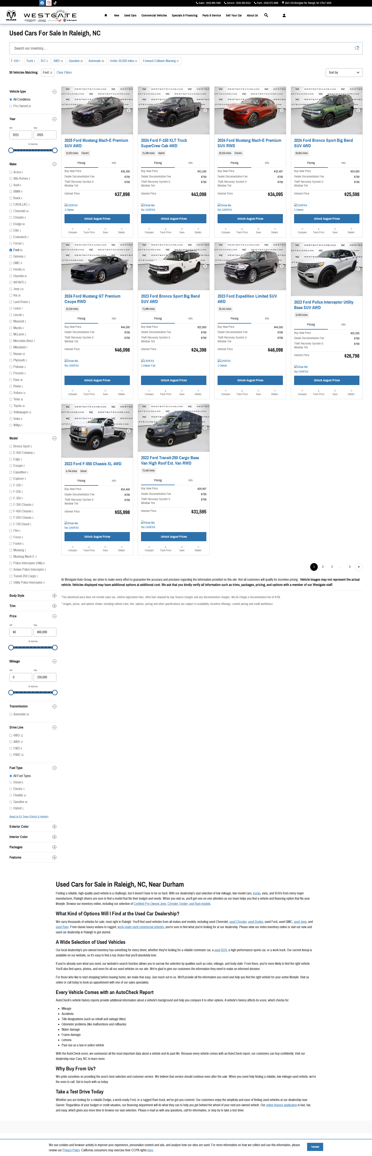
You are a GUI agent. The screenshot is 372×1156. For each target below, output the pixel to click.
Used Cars (130, 15)
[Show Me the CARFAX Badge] (72, 526)
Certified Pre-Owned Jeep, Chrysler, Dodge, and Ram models (172, 904)
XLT (44, 61)
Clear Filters (64, 72)
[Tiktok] (55, 3)
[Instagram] (49, 3)
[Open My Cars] (283, 15)
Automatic (96, 61)
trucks (256, 893)
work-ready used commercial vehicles (141, 927)
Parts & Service (211, 15)
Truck (30, 61)
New (116, 15)
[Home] (11, 15)
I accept (315, 1146)
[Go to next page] (359, 567)
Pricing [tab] (81, 163)
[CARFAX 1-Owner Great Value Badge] (225, 363)
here (150, 1150)
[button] (97, 153)
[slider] (11, 150)
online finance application (281, 1105)
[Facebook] (42, 3)
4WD (58, 61)
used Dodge (255, 922)
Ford (46, 72)
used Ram (62, 927)
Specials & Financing (184, 15)
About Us (252, 15)
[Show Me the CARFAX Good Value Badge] (72, 363)
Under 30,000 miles (123, 61)
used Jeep (300, 922)
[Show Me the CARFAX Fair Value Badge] (225, 208)
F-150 (15, 61)
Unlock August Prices (97, 219)
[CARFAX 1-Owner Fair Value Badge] (148, 363)
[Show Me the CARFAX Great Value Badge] (148, 208)
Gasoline (76, 61)
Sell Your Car (234, 15)
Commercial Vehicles (154, 15)
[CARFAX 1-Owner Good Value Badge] (72, 208)
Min (10, 127)
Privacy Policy (71, 1150)
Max (35, 127)
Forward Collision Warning (161, 61)
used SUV (220, 950)
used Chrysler (237, 922)
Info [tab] (114, 163)
